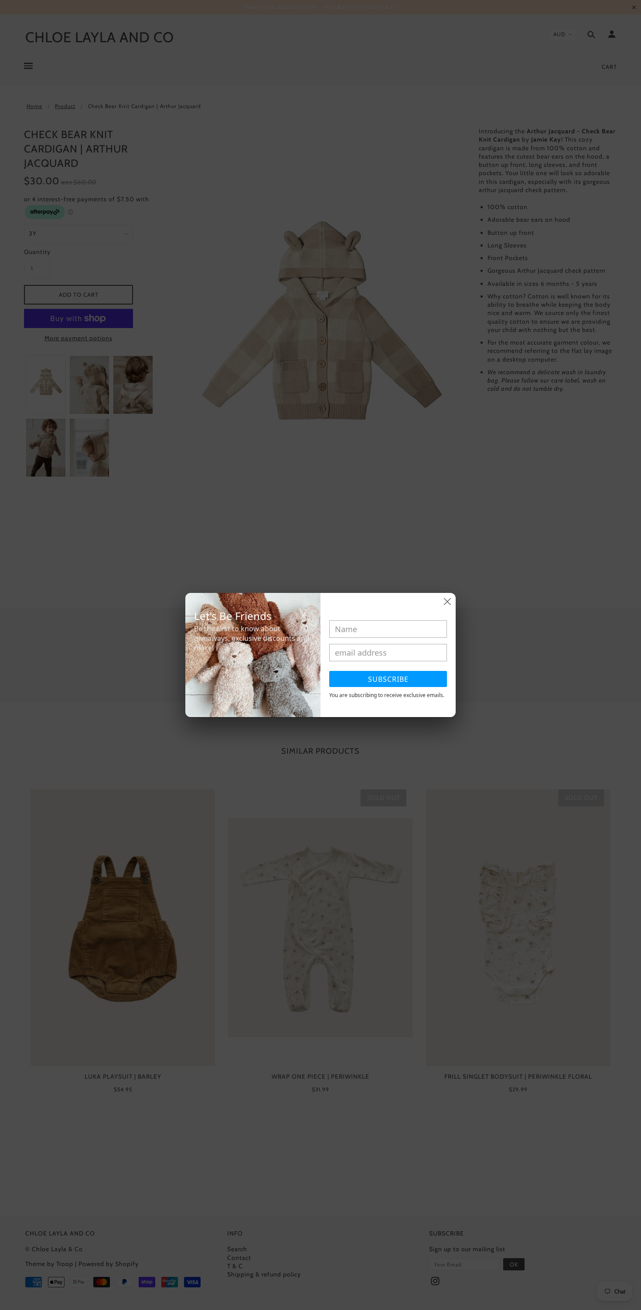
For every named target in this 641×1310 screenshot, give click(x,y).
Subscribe (388, 679)
